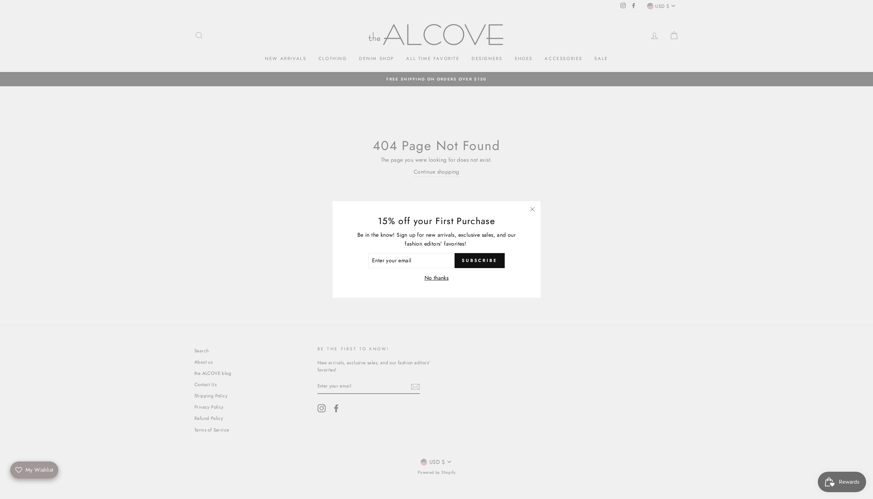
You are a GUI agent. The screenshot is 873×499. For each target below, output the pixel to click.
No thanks (437, 278)
